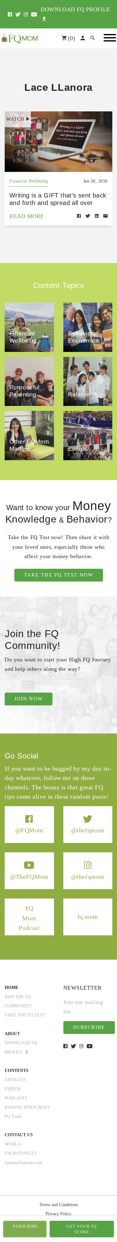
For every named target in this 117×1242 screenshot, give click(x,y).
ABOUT (12, 1033)
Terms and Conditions (58, 1204)
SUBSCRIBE (25, 1226)
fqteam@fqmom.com (23, 1162)
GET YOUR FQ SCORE (81, 1229)
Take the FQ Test (25, 1015)
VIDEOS (13, 1089)
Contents (16, 1070)
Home (11, 987)
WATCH (15, 119)
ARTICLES (15, 1079)
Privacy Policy (58, 1213)
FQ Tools (13, 1116)
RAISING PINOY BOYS (27, 1107)
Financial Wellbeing (28, 181)
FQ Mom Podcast (29, 918)
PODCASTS (16, 1098)
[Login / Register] (83, 38)
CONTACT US (19, 1134)
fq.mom (87, 916)
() (70, 38)
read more (26, 216)
